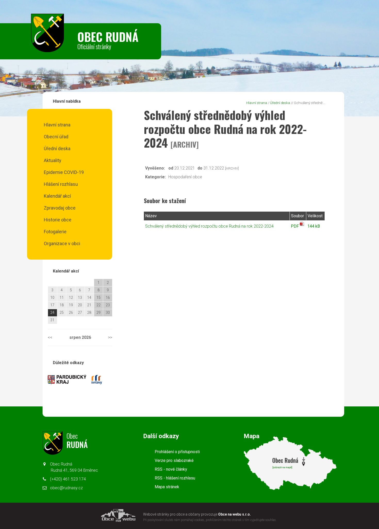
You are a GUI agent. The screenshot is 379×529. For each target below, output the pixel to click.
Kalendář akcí (57, 196)
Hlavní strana (57, 124)
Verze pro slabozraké (174, 460)
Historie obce (57, 219)
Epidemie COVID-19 (64, 172)
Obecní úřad (56, 136)
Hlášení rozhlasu (61, 184)
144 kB (313, 226)
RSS (171, 469)
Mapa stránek (167, 486)
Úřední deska (57, 148)
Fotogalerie (55, 231)
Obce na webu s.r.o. (234, 514)
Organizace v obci (62, 243)
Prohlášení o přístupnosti (177, 451)
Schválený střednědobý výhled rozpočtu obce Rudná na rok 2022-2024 (209, 226)
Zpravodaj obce (60, 208)
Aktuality (52, 160)
